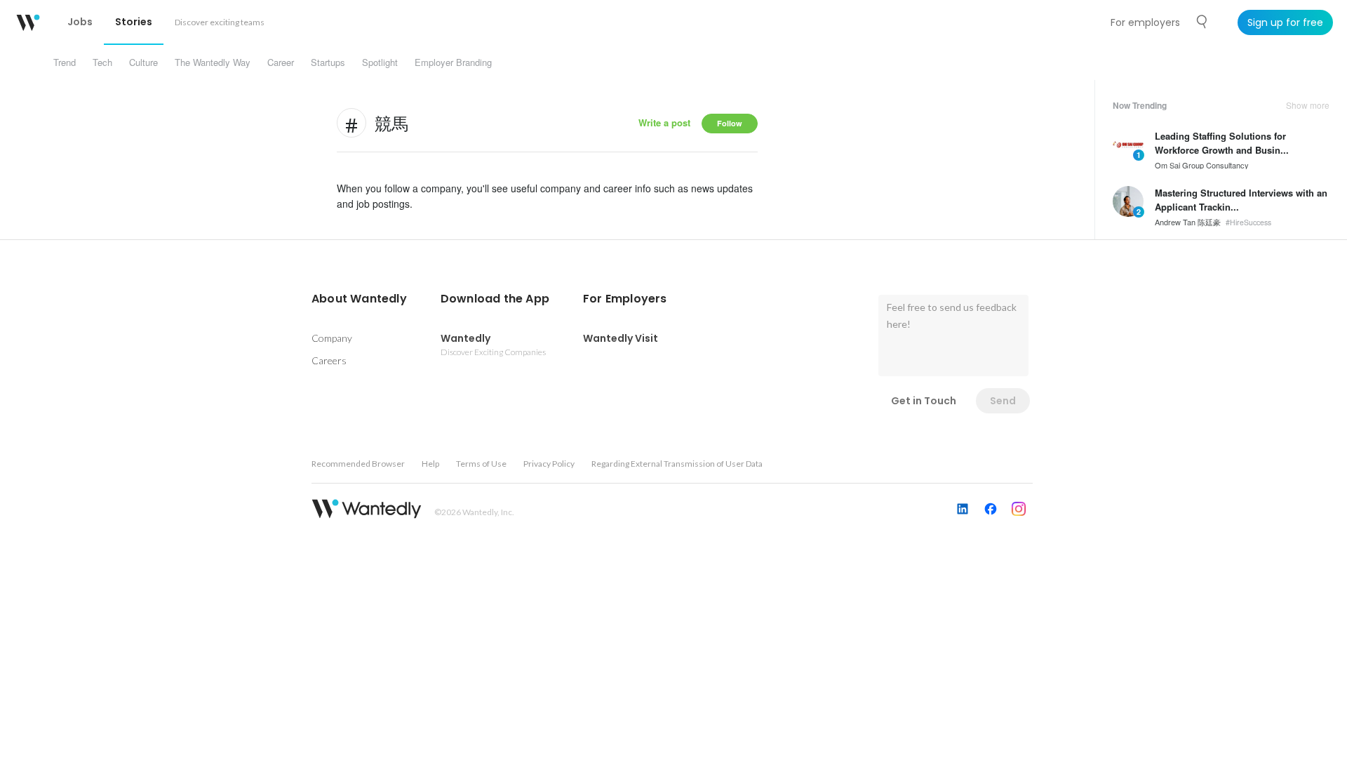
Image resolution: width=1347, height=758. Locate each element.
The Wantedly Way (212, 62)
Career (280, 62)
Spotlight (380, 62)
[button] (359, 299)
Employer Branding (453, 62)
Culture (143, 62)
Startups (328, 62)
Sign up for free (1285, 22)
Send (1003, 401)
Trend (64, 62)
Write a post (664, 122)
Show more (1307, 105)
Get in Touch (923, 401)
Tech (102, 62)
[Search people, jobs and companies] (1202, 22)
